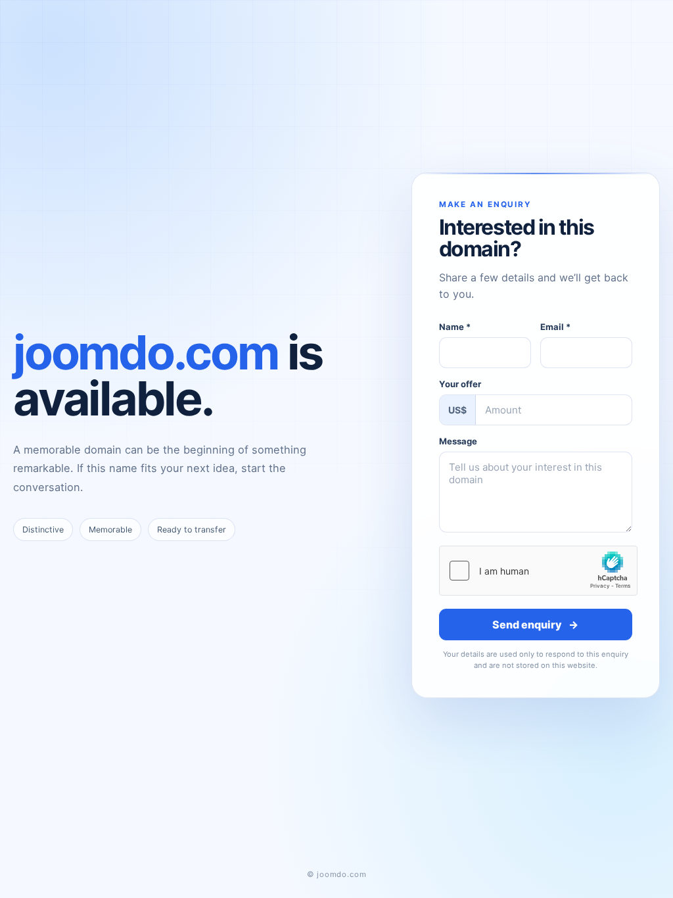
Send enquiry (535, 624)
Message (458, 441)
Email (555, 326)
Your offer (460, 384)
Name (455, 326)
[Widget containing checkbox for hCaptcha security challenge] (538, 571)
